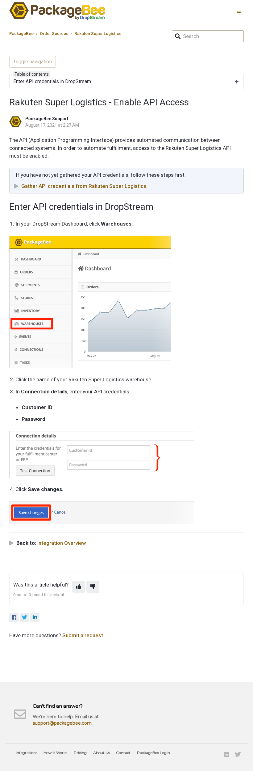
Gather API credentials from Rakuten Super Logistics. (84, 186)
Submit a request (82, 635)
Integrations (26, 752)
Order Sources (54, 33)
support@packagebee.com (62, 723)
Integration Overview (61, 543)
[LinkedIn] (34, 617)
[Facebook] (14, 617)
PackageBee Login (153, 752)
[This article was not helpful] (92, 587)
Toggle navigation (32, 62)
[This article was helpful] (78, 587)
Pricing (80, 752)
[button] (240, 11)
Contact (123, 752)
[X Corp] (24, 617)
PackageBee (21, 33)
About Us (101, 752)
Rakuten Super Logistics (97, 33)
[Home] (57, 11)
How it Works (55, 752)
